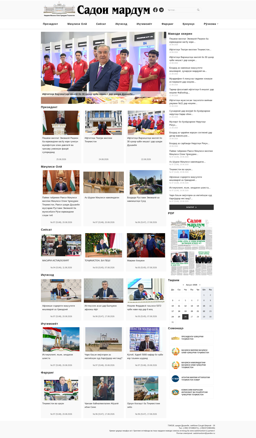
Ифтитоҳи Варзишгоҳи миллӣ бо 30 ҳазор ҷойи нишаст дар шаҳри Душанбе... (88, 94)
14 (198, 306)
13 (192, 306)
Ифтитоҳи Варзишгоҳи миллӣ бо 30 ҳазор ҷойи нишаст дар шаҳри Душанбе (144, 141)
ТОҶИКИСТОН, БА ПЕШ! (97, 260)
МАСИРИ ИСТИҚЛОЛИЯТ (55, 260)
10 (173, 306)
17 (173, 311)
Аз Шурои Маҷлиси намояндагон (102, 197)
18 (179, 311)
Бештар (190, 207)
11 (179, 306)
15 (204, 306)
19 (185, 311)
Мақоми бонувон (136, 260)
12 (185, 306)
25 (179, 317)
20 (192, 311)
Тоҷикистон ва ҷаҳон (53, 403)
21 (198, 311)
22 (204, 311)
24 (173, 317)
